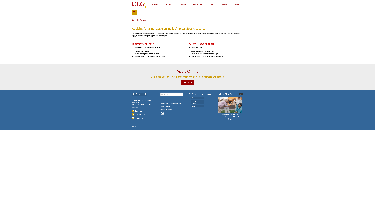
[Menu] (134, 12)
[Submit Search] (161, 94)
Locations (138, 111)
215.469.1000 (140, 114)
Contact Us (139, 118)
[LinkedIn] (145, 94)
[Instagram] (136, 94)
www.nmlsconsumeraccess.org (170, 103)
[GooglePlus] (139, 94)
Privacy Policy (165, 106)
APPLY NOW (187, 82)
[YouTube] (142, 94)
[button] (242, 94)
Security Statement (166, 109)
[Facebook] (133, 94)
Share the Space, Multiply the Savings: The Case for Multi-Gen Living (229, 117)
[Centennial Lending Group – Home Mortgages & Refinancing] (139, 5)
